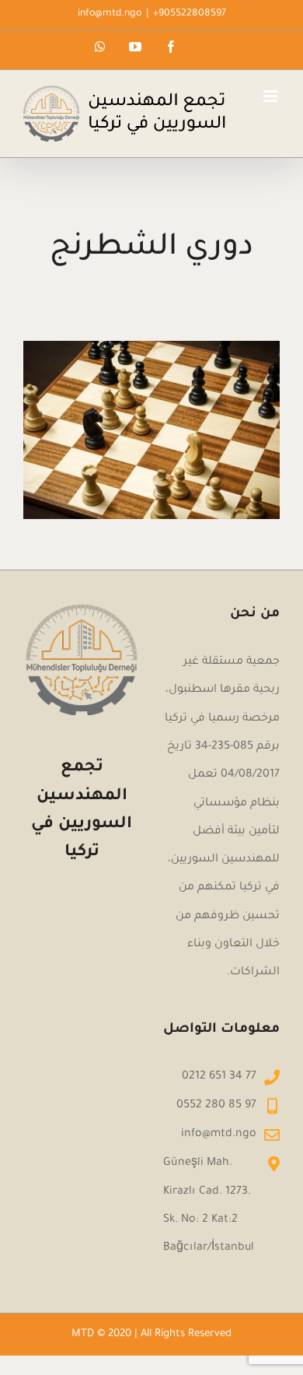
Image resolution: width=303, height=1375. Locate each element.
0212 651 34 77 (219, 1077)
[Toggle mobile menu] (271, 96)
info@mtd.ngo (109, 14)
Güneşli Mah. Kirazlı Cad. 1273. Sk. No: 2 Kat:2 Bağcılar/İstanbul (208, 1205)
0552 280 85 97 (216, 1106)
